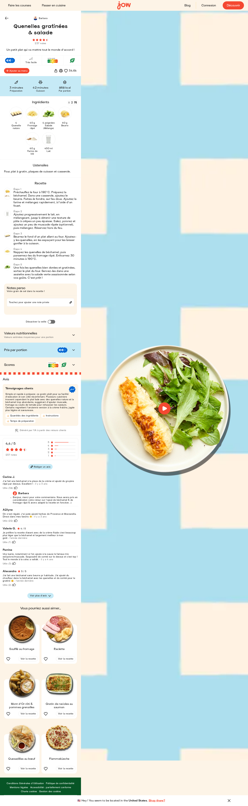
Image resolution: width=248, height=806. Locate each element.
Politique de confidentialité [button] (60, 783)
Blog (187, 5)
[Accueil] (124, 5)
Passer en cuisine (54, 5)
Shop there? (157, 800)
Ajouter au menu (18, 71)
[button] (6, 18)
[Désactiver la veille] (51, 322)
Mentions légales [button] (19, 787)
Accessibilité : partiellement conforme (50, 787)
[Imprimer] (61, 70)
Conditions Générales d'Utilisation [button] (25, 783)
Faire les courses (19, 5)
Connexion (208, 5)
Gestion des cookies (50, 791)
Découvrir (233, 5)
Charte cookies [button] (29, 791)
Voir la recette (28, 658)
